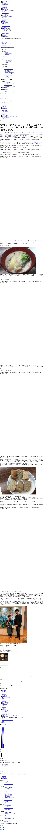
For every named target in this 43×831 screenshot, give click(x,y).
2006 (3, 746)
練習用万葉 (4, 7)
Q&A (3, 721)
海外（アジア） (5, 692)
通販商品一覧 (5, 3)
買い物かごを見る (5, 11)
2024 (3, 729)
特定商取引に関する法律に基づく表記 (9, 116)
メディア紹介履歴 (5, 714)
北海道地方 (4, 704)
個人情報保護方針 (5, 117)
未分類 (3, 722)
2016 (3, 737)
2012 (3, 741)
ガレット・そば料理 (6, 697)
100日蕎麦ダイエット (8, 598)
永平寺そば (4, 8)
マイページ (4, 42)
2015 (3, 738)
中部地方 (4, 708)
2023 (3, 730)
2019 (3, 734)
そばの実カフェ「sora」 (24, 134)
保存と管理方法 (5, 14)
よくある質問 (5, 22)
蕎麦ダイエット (5, 718)
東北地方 (4, 705)
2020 (3, 733)
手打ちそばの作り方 (6, 17)
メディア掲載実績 (5, 33)
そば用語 (4, 690)
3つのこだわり (7, 67)
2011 (3, 742)
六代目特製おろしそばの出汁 (8, 10)
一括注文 (4, 45)
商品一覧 (4, 43)
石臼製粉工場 (7, 71)
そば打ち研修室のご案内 (7, 30)
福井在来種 (4, 696)
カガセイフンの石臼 (6, 26)
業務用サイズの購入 (8, 53)
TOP (3, 2)
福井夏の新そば (5, 695)
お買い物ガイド (5, 13)
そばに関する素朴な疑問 (7, 16)
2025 (3, 728)
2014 (3, 739)
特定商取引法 (5, 764)
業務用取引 (4, 87)
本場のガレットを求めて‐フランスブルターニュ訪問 (12, 717)
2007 (3, 745)
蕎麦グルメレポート (6, 703)
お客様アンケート (5, 21)
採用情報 (6, 821)
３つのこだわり (5, 24)
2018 (3, 735)
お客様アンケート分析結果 (9, 86)
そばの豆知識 (5, 15)
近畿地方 (4, 701)
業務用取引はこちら (6, 36)
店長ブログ (4, 34)
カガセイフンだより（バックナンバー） (10, 715)
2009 (3, 744)
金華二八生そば (5, 9)
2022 (3, 731)
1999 (3, 747)
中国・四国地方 (5, 710)
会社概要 (4, 27)
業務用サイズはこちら (6, 4)
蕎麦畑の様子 (5, 716)
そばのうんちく (5, 691)
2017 (3, 736)
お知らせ (4, 694)
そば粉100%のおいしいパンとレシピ (10, 651)
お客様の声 (4, 20)
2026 (3, 727)
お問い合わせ (5, 23)
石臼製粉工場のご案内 (6, 29)
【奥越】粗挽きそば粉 (33, 143)
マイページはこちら (6, 1)
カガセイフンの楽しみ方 (7, 32)
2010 (3, 743)
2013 (3, 740)
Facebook (4, 35)
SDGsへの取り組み (6, 28)
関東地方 (4, 698)
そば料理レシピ (7, 809)
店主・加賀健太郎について (7, 720)
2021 (3, 732)
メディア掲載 (5, 111)
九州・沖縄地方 (5, 702)
